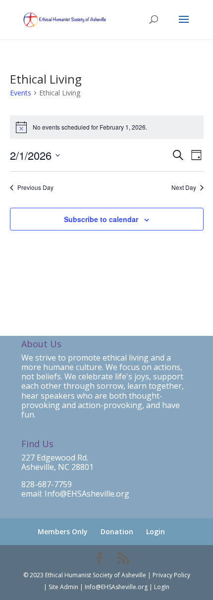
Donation (117, 531)
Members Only (63, 531)
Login (155, 531)
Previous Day (35, 187)
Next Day (183, 187)
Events (20, 92)
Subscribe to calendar (101, 219)
